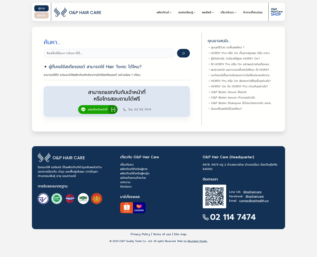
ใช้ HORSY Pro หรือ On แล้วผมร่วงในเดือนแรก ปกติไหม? (247, 64)
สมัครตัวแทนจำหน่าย (133, 178)
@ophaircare (252, 192)
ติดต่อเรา (126, 186)
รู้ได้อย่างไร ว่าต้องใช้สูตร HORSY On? (235, 58)
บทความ (125, 182)
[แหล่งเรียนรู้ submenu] (195, 12)
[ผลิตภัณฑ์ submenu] (171, 12)
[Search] (183, 53)
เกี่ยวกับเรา (127, 164)
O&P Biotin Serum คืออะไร (229, 92)
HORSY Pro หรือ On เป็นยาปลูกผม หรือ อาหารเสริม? (245, 53)
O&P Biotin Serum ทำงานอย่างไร (233, 97)
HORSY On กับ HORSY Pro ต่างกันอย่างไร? (239, 86)
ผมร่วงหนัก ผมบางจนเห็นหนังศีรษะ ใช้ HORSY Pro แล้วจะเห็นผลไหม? (254, 70)
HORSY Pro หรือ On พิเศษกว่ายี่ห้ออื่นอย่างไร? (241, 81)
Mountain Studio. (197, 241)
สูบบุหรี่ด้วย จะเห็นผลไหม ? (227, 47)
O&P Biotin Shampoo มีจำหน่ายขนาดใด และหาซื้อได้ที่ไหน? (248, 103)
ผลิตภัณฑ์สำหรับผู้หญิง (134, 173)
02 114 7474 (233, 217)
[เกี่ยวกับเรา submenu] (236, 12)
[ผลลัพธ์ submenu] (213, 12)
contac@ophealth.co (254, 201)
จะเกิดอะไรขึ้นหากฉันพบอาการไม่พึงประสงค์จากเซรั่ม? (243, 75)
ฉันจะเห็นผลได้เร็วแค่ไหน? (226, 109)
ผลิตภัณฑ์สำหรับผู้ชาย (133, 169)
